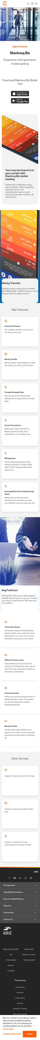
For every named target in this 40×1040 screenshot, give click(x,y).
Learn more (8, 1029)
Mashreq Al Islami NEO (11, 949)
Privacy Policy (20, 998)
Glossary (20, 1003)
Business (11, 965)
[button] (12, 1034)
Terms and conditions (20, 1014)
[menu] (36, 4)
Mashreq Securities (29, 955)
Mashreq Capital (29, 960)
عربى (36, 871)
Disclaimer (20, 993)
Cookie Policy (20, 987)
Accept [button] (29, 1034)
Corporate (10, 971)
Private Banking (11, 960)
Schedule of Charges (20, 1009)
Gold (11, 955)
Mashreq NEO (29, 949)
